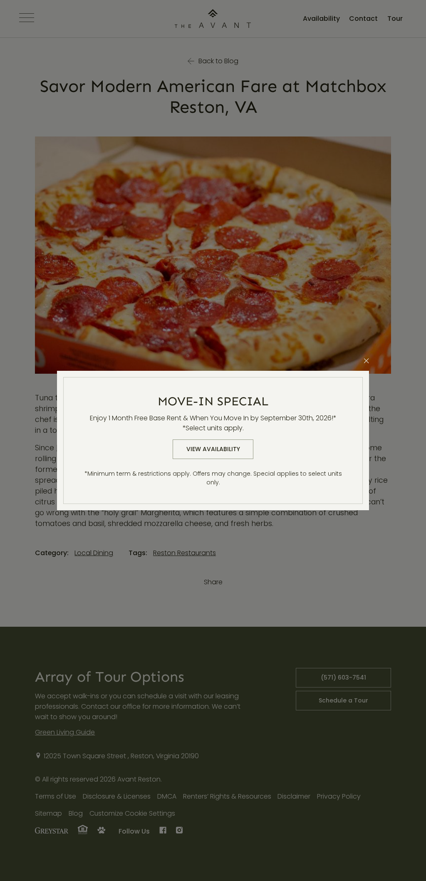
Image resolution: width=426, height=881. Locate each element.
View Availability (213, 449)
